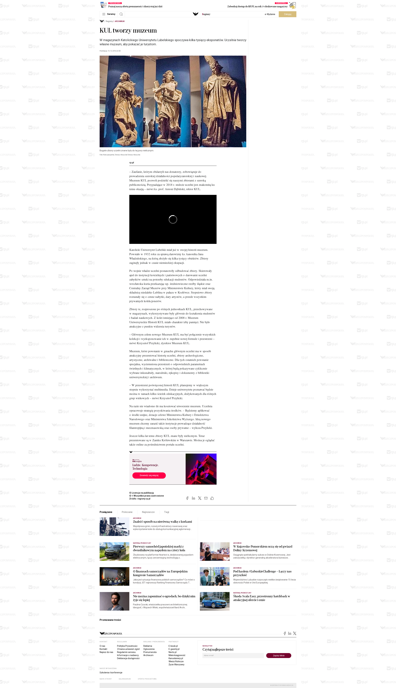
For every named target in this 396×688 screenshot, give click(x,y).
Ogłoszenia (149, 649)
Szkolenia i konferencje (111, 672)
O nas (102, 646)
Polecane (127, 512)
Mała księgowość (177, 655)
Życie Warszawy (176, 664)
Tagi (166, 512)
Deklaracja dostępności (128, 658)
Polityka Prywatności (127, 646)
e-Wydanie (270, 14)
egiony (206, 14)
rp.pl (131, 162)
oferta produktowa (147, 679)
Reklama (147, 646)
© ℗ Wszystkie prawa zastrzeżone (146, 496)
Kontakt (103, 649)
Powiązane (106, 512)
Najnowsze (148, 512)
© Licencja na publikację (141, 493)
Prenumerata (150, 652)
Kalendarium (125, 679)
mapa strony (106, 679)
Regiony (109, 21)
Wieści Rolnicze (176, 661)
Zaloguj (287, 14)
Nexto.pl (172, 652)
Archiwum (120, 21)
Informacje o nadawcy (128, 655)
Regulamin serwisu (126, 652)
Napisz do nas (106, 652)
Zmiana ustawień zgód (128, 649)
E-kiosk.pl (173, 646)
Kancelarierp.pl (176, 658)
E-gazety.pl (174, 649)
